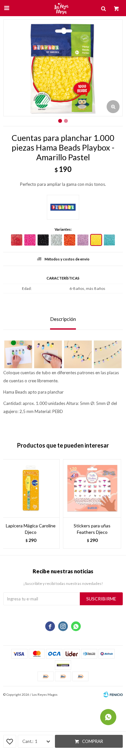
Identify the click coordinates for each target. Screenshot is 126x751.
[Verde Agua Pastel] (109, 240)
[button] (115, 504)
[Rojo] (16, 240)
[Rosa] (30, 240)
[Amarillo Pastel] (96, 240)
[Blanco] (56, 240)
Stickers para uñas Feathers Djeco (92, 529)
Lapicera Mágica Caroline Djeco (31, 529)
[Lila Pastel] (83, 240)
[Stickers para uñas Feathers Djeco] (92, 488)
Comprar (92, 741)
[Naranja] (69, 240)
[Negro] (43, 240)
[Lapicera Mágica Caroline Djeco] (31, 488)
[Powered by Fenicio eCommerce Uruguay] (113, 694)
